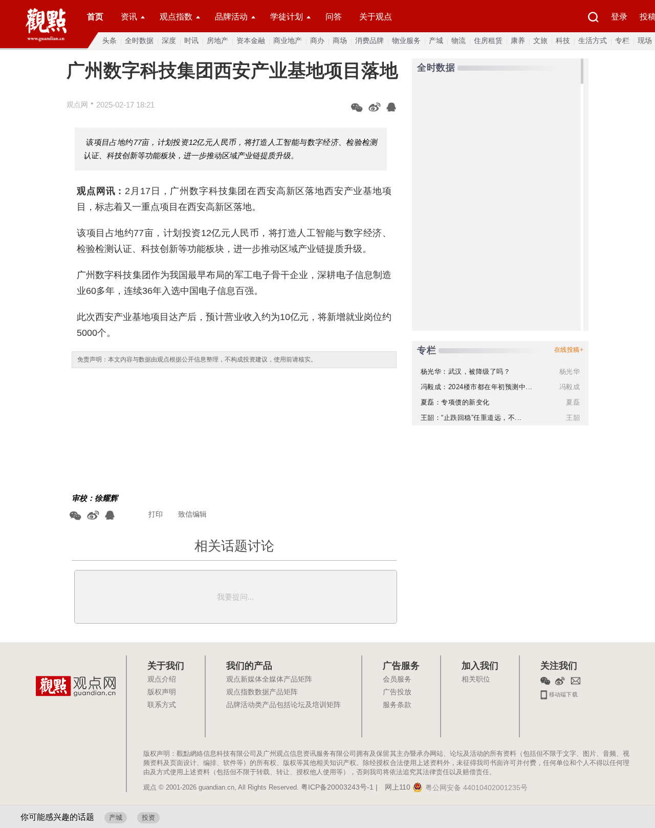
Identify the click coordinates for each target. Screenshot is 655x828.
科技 (563, 40)
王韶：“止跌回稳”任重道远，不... (471, 417)
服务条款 (397, 705)
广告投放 (397, 692)
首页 (95, 16)
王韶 (573, 417)
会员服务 (397, 679)
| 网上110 (393, 787)
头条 (109, 40)
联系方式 (161, 705)
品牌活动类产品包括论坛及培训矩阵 (283, 705)
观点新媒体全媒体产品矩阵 (269, 679)
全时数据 (139, 40)
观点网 (77, 104)
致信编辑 (192, 514)
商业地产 (287, 40)
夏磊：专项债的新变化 (455, 402)
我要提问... (235, 596)
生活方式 (592, 40)
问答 (333, 16)
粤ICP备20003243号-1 (337, 787)
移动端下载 (563, 693)
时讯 (191, 40)
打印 (155, 514)
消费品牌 (369, 40)
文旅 (540, 40)
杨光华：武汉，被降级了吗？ (466, 371)
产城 (436, 40)
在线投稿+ (569, 349)
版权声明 (161, 692)
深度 (169, 40)
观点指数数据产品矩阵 (262, 692)
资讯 (129, 16)
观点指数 (176, 16)
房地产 (217, 40)
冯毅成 (569, 387)
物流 (458, 40)
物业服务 (406, 40)
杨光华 (569, 371)
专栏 (622, 40)
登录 (619, 16)
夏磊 (573, 402)
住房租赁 (488, 40)
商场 (340, 40)
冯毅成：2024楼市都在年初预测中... (477, 387)
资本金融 (250, 40)
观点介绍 (161, 679)
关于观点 (375, 16)
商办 (317, 40)
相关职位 (476, 679)
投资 (148, 817)
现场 (645, 40)
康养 (518, 40)
